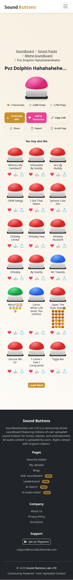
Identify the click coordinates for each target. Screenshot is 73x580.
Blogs (36, 470)
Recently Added (36, 459)
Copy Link (60, 117)
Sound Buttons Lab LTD (41, 568)
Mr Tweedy (58, 272)
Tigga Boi (58, 359)
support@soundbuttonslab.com (37, 549)
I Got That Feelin (36, 202)
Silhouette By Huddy (36, 167)
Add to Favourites (38, 118)
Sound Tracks (47, 51)
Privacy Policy (36, 516)
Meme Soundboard (38, 56)
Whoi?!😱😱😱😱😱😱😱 (15, 308)
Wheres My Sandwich (15, 167)
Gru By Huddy (58, 167)
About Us (36, 511)
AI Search (36, 486)
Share (17, 128)
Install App (60, 128)
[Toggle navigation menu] (65, 6)
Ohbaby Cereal (15, 238)
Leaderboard (36, 481)
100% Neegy (15, 200)
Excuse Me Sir (15, 361)
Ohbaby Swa (36, 236)
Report (38, 128)
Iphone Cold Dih (58, 202)
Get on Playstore (38, 541)
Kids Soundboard (36, 475)
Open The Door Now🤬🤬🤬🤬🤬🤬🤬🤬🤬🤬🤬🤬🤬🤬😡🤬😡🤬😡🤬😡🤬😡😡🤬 (58, 315)
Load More (36, 385)
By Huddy (36, 272)
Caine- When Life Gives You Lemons (36, 309)
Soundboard (25, 51)
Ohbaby (15, 272)
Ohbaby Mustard (58, 238)
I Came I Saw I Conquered (37, 362)
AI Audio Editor (35, 492)
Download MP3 (16, 118)
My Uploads (36, 465)
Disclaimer (36, 522)
